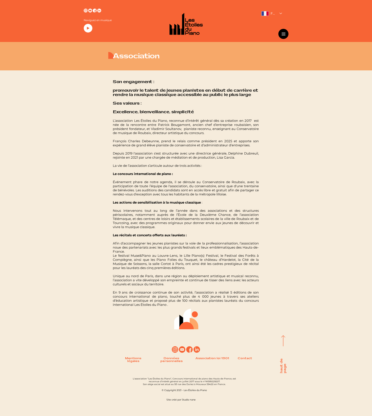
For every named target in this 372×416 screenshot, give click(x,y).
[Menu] (283, 34)
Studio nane (189, 399)
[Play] (88, 28)
